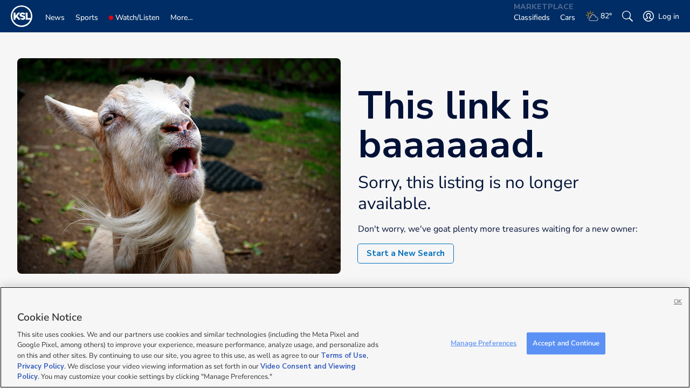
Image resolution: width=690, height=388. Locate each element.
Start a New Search (406, 253)
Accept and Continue (566, 343)
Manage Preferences (483, 343)
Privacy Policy (40, 366)
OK (678, 301)
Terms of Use (344, 356)
